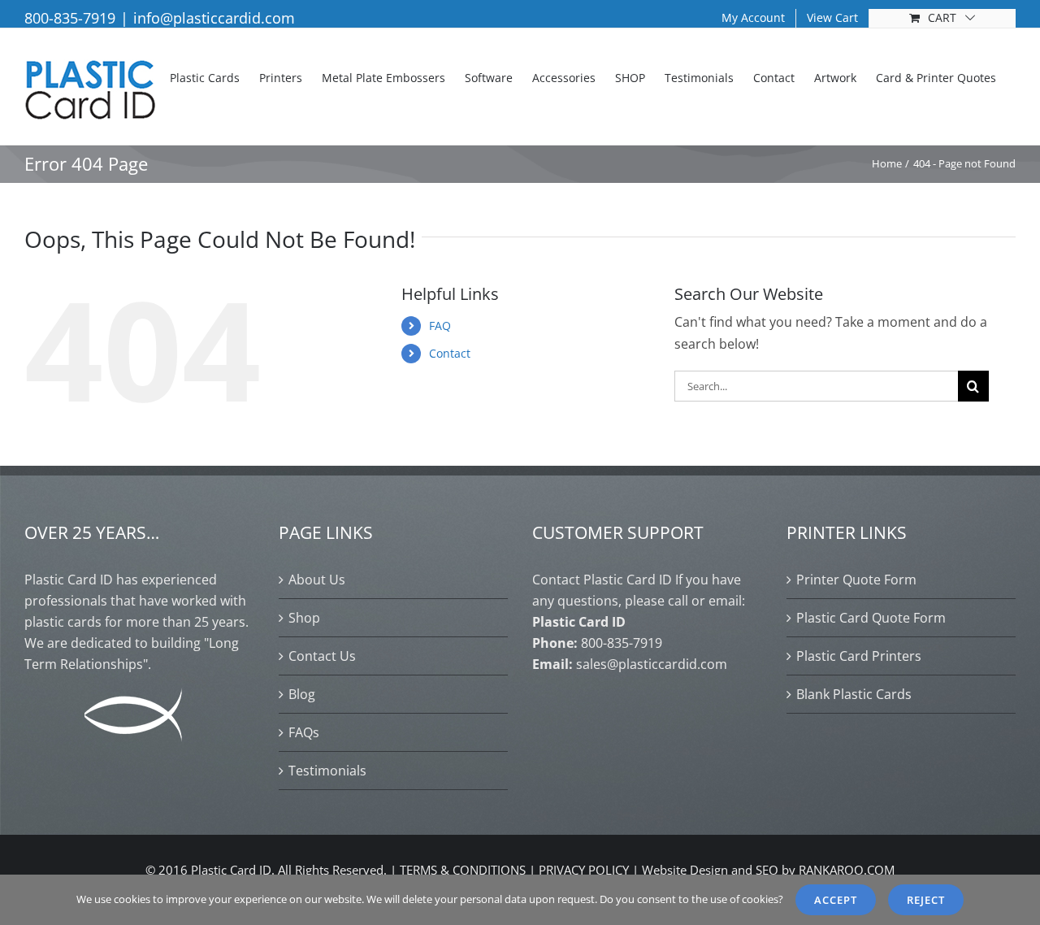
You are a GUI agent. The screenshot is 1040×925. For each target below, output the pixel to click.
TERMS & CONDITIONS (463, 870)
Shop (304, 618)
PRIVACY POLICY (584, 870)
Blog (301, 694)
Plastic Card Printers (858, 656)
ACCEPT (835, 899)
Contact (449, 353)
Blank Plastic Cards (854, 694)
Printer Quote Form (856, 579)
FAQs (303, 732)
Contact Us (322, 656)
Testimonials (327, 771)
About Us (316, 579)
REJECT (926, 899)
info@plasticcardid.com (214, 18)
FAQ (440, 325)
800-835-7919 (69, 18)
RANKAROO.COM (847, 870)
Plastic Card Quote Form (871, 618)
